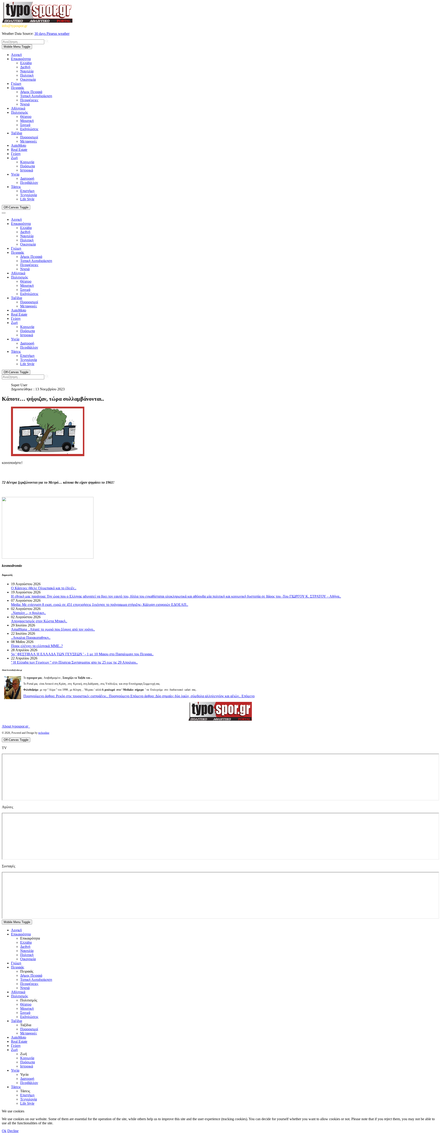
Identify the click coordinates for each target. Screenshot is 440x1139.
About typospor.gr (16, 726)
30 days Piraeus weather (51, 34)
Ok (4, 1131)
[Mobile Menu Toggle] (4, 213)
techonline (43, 732)
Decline (13, 1131)
